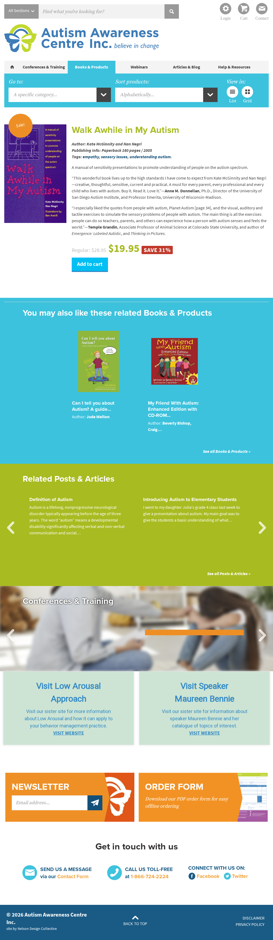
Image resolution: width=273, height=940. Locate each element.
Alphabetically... (137, 95)
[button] (68, 708)
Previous (10, 528)
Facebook (208, 876)
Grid (247, 100)
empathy (91, 157)
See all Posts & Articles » (228, 573)
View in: (235, 81)
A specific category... (35, 95)
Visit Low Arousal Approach (68, 692)
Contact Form (73, 876)
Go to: (16, 81)
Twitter (240, 876)
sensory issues (114, 157)
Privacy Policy (250, 924)
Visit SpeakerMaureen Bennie (204, 692)
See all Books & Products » (226, 451)
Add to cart (90, 264)
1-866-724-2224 (149, 876)
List (232, 100)
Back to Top (135, 924)
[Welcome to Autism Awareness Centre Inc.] (12, 67)
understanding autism (150, 157)
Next (262, 528)
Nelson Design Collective (37, 928)
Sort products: (132, 81)
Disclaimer (253, 918)
